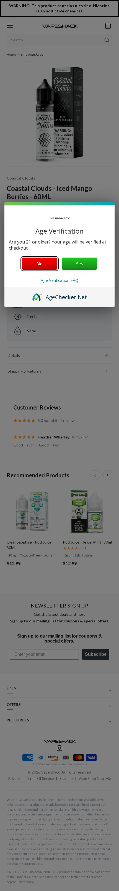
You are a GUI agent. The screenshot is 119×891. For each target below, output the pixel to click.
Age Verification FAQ (59, 280)
